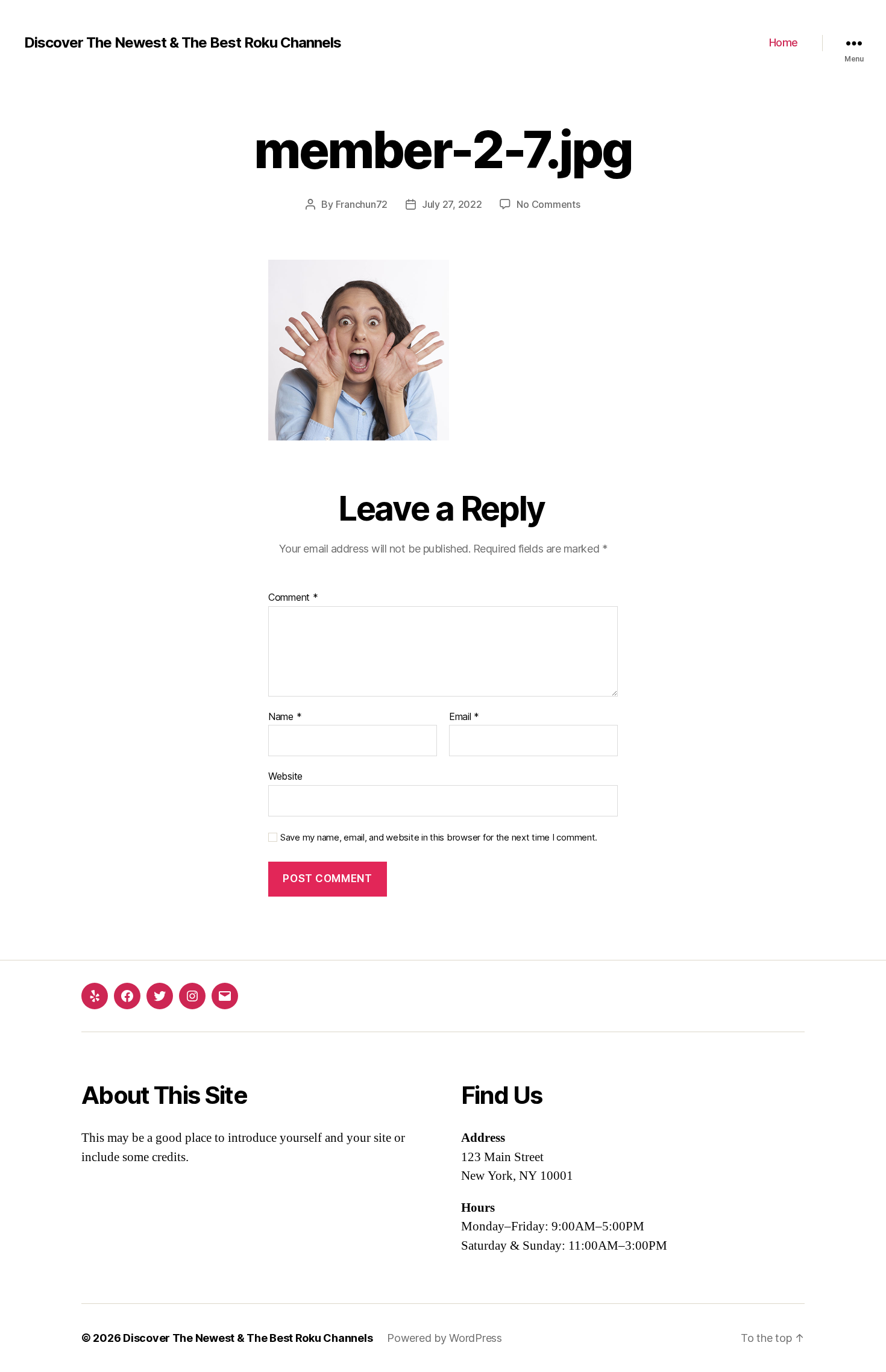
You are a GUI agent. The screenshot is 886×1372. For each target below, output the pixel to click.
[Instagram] (192, 996)
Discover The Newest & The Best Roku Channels (182, 43)
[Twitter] (159, 996)
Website (285, 776)
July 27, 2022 (452, 204)
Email (464, 717)
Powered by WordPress (444, 1338)
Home (783, 42)
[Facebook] (127, 996)
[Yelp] (94, 996)
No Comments (548, 204)
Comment (293, 597)
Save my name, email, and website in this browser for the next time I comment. (438, 837)
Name (284, 717)
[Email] (225, 996)
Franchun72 (362, 204)
